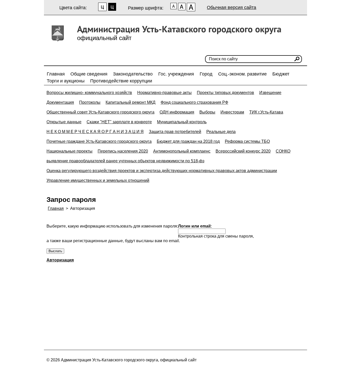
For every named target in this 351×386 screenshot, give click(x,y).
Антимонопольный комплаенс (181, 151)
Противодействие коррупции (121, 80)
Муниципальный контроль (182, 122)
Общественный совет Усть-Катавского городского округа (100, 112)
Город (206, 74)
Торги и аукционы (66, 80)
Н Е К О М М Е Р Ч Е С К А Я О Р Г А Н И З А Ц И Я (95, 131)
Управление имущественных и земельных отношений (98, 180)
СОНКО (283, 151)
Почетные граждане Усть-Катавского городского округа (99, 141)
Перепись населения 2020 (123, 151)
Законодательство (133, 74)
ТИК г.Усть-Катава (266, 112)
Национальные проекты (70, 151)
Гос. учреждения (176, 74)
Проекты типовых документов (225, 92)
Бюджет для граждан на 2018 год (188, 141)
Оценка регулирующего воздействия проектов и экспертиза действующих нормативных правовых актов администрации (162, 170)
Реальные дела (221, 131)
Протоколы (89, 102)
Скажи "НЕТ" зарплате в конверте (119, 122)
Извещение (270, 92)
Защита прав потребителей (175, 131)
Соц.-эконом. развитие (242, 74)
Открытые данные (64, 122)
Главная (56, 74)
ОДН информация (177, 112)
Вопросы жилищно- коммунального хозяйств (89, 92)
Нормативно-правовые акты (164, 92)
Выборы (207, 112)
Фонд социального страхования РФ (194, 102)
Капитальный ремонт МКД (130, 102)
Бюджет (280, 74)
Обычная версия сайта (231, 7)
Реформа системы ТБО (247, 141)
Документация (60, 102)
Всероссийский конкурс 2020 (243, 151)
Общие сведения (88, 74)
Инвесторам (232, 112)
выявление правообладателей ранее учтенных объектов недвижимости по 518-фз (125, 161)
